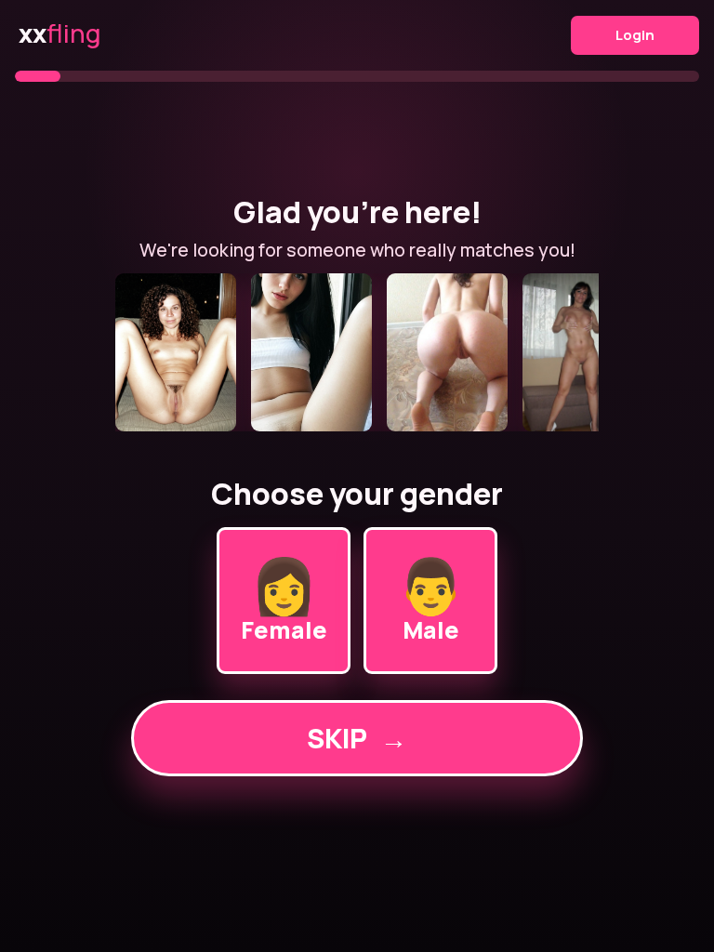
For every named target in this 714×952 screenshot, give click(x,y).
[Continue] (357, 352)
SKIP (357, 738)
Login (634, 35)
